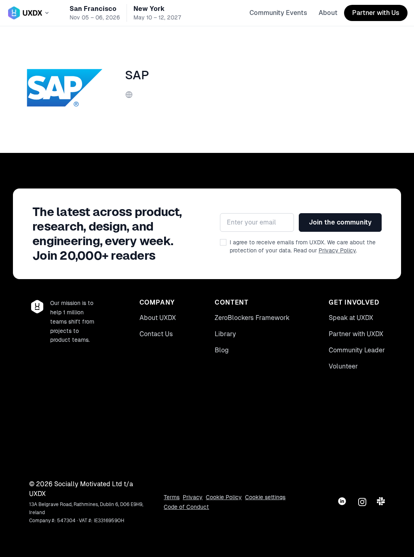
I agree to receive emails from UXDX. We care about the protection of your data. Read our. (303, 246)
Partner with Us (375, 13)
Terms (172, 497)
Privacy (193, 497)
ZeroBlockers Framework (252, 318)
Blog (222, 350)
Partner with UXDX (356, 334)
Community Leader (357, 350)
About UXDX (157, 318)
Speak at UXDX (351, 318)
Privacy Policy (337, 250)
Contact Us (156, 334)
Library (225, 334)
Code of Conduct (186, 507)
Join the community (340, 222)
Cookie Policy (224, 497)
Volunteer (343, 366)
